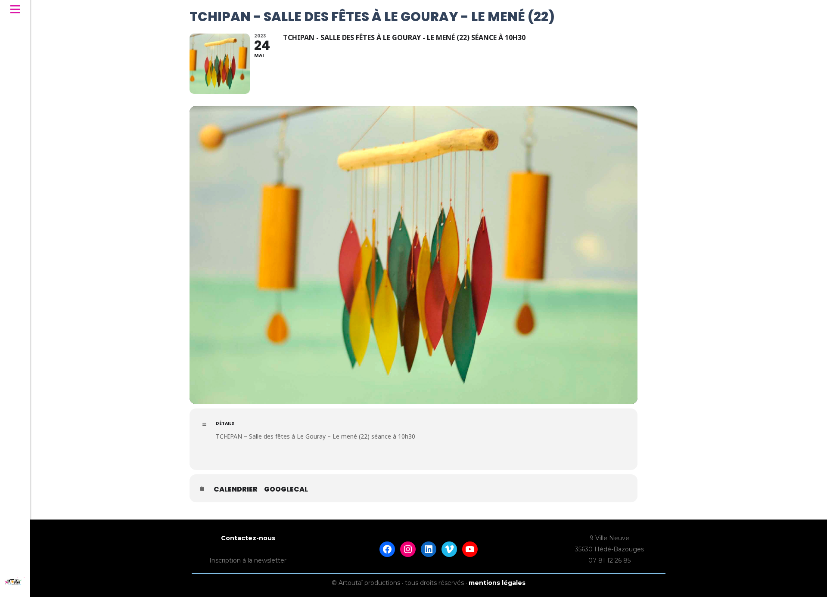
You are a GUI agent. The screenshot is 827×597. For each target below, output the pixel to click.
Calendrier (236, 489)
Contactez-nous (248, 538)
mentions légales (497, 583)
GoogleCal (286, 489)
